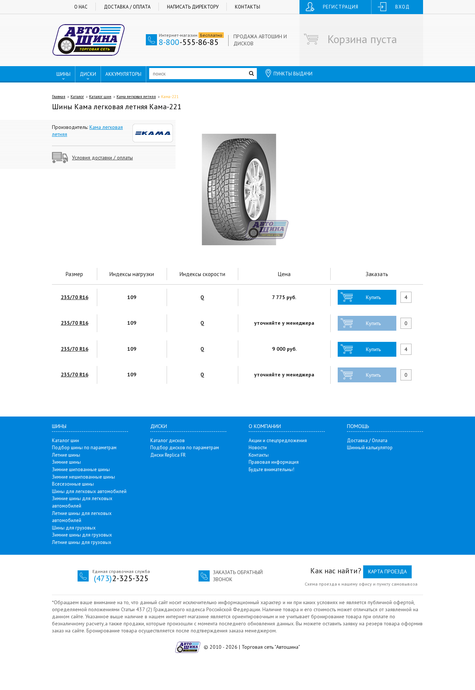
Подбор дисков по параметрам (184, 447)
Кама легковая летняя (136, 96)
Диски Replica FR (168, 455)
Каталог (77, 96)
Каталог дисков (167, 440)
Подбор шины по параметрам (84, 447)
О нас (81, 7)
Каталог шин (100, 96)
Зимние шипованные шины (81, 469)
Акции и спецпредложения (278, 440)
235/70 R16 (74, 297)
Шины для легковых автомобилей (89, 491)
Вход (402, 7)
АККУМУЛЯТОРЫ (123, 74)
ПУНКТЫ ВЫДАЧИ (292, 74)
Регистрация (340, 7)
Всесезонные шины (73, 484)
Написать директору (193, 7)
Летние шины (66, 455)
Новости (258, 447)
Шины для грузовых (74, 528)
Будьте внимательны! (271, 469)
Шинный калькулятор (370, 447)
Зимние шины (66, 462)
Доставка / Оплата (127, 7)
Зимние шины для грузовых (82, 535)
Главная (58, 96)
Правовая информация (274, 462)
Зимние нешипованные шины (83, 477)
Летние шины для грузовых (81, 542)
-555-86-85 (189, 42)
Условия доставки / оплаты (102, 157)
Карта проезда (387, 571)
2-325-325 (121, 578)
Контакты (247, 7)
